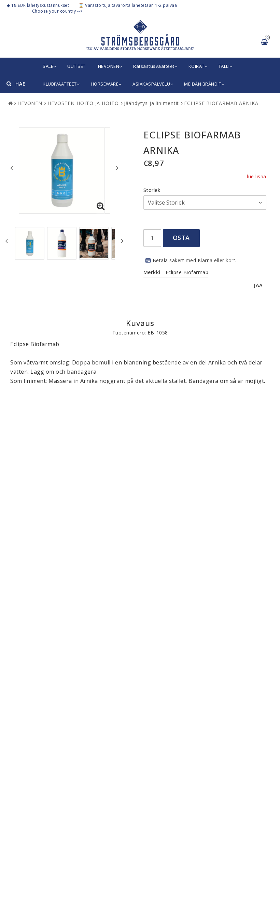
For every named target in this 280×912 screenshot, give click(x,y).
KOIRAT (196, 66)
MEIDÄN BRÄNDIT (202, 84)
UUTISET (76, 66)
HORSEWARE (105, 84)
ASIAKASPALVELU (151, 84)
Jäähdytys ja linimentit (151, 103)
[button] (100, 206)
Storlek (151, 190)
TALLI (224, 66)
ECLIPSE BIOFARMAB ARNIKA (221, 103)
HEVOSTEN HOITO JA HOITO (83, 103)
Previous (11, 167)
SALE (48, 66)
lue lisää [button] (256, 176)
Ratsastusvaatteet (153, 66)
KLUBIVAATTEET (60, 84)
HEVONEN (109, 66)
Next (117, 167)
